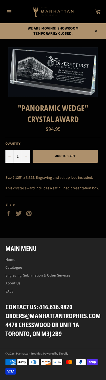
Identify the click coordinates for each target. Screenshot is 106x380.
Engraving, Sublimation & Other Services (37, 275)
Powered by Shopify (55, 354)
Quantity (12, 144)
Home (10, 259)
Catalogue (13, 267)
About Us (12, 283)
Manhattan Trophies (29, 354)
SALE (9, 291)
